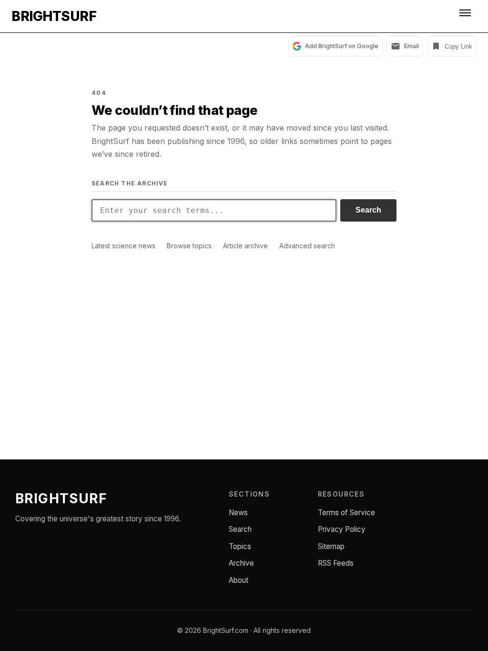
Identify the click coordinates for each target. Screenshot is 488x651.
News (238, 512)
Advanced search (307, 246)
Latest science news (123, 246)
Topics (240, 546)
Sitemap (331, 546)
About (238, 580)
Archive (241, 563)
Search (368, 210)
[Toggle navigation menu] (466, 16)
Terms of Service (346, 512)
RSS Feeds (336, 563)
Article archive (245, 246)
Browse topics (189, 246)
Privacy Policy (342, 529)
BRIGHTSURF (53, 16)
